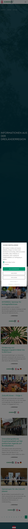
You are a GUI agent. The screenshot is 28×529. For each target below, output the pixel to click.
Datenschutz (17, 284)
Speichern (14, 277)
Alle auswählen (14, 269)
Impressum (10, 284)
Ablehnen (14, 273)
